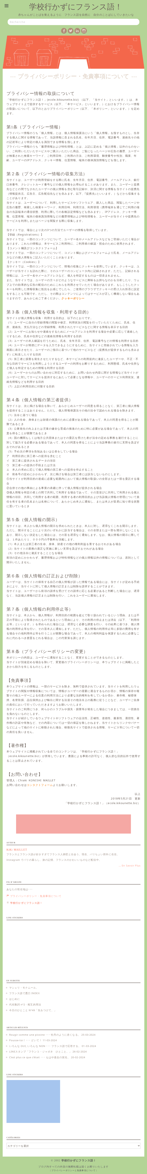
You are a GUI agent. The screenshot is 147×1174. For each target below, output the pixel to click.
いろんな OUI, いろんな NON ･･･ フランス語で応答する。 (45, 1046)
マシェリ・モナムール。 (24, 987)
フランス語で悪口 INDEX (24, 993)
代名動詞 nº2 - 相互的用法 (25, 1004)
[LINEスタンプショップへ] (73, 824)
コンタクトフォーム (40, 785)
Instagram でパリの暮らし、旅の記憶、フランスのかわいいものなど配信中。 (54, 860)
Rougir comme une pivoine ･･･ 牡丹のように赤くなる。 (45, 1034)
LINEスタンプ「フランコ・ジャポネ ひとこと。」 (40, 1051)
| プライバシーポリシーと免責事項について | (73, 1170)
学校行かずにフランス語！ (75, 6)
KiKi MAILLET (17, 849)
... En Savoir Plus (129, 865)
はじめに (14, 999)
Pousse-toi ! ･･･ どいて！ (25, 1040)
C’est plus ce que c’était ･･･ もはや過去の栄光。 (39, 1057)
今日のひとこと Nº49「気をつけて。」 (33, 1010)
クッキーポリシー (73, 298)
